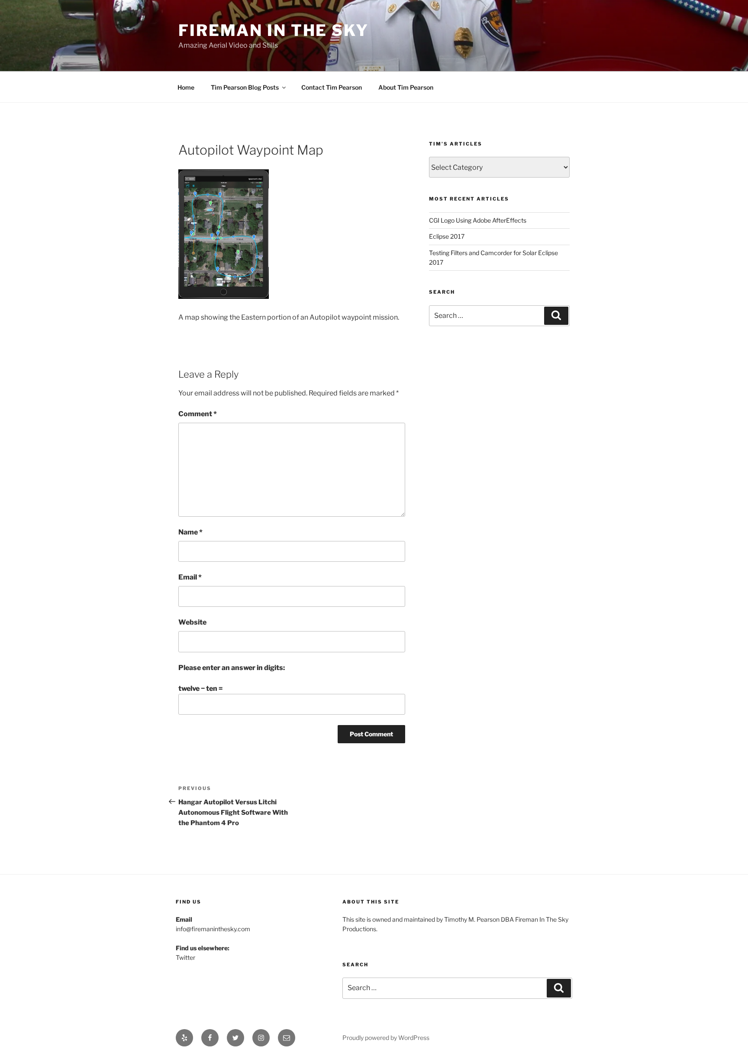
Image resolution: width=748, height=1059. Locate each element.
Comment (197, 414)
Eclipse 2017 (446, 236)
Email (190, 577)
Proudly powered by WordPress (385, 1037)
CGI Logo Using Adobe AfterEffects (477, 220)
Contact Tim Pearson (331, 87)
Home (185, 87)
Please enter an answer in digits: (231, 668)
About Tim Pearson (405, 87)
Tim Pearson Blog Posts (245, 87)
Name (190, 532)
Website (192, 622)
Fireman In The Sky (273, 30)
